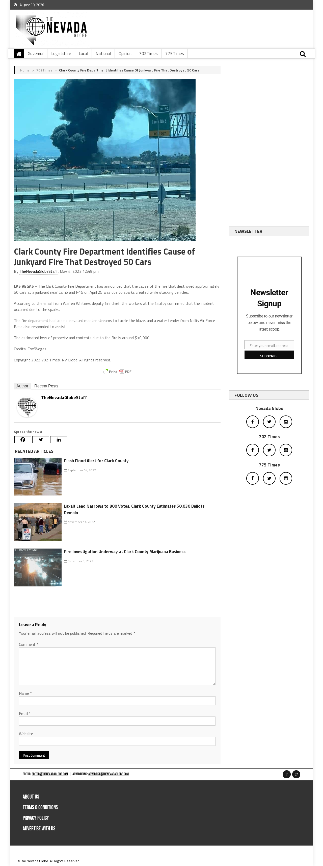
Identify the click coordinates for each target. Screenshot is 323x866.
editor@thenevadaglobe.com (50, 774)
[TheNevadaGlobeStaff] (27, 406)
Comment (28, 644)
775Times (174, 53)
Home (25, 70)
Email (25, 713)
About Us (31, 797)
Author (22, 386)
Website (26, 734)
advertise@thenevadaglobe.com (108, 774)
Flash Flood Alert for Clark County (96, 460)
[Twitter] (40, 439)
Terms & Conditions (40, 807)
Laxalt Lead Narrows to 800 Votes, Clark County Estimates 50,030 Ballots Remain (134, 509)
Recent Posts (46, 386)
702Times (148, 53)
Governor (36, 53)
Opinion (125, 53)
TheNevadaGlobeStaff (38, 271)
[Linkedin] (58, 439)
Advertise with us (39, 828)
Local (83, 53)
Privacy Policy (36, 818)
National (103, 53)
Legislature (61, 53)
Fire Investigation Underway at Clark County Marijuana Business (124, 551)
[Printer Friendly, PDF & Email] (117, 372)
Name (25, 693)
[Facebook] (22, 439)
